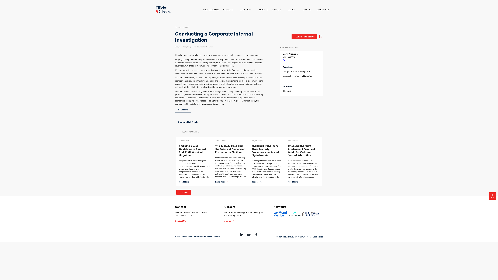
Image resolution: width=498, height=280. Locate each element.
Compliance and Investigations (297, 71)
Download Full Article (188, 122)
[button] (229, 10)
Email (285, 60)
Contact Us (180, 221)
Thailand (287, 91)
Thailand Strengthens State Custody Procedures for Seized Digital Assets (265, 150)
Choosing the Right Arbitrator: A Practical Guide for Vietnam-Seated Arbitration (301, 150)
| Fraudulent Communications (300, 237)
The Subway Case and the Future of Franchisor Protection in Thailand (230, 149)
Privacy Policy (281, 237)
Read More (183, 109)
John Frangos (290, 53)
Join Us (227, 221)
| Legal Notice (317, 237)
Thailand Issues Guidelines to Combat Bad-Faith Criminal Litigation (192, 150)
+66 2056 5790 (289, 57)
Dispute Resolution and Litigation (298, 76)
